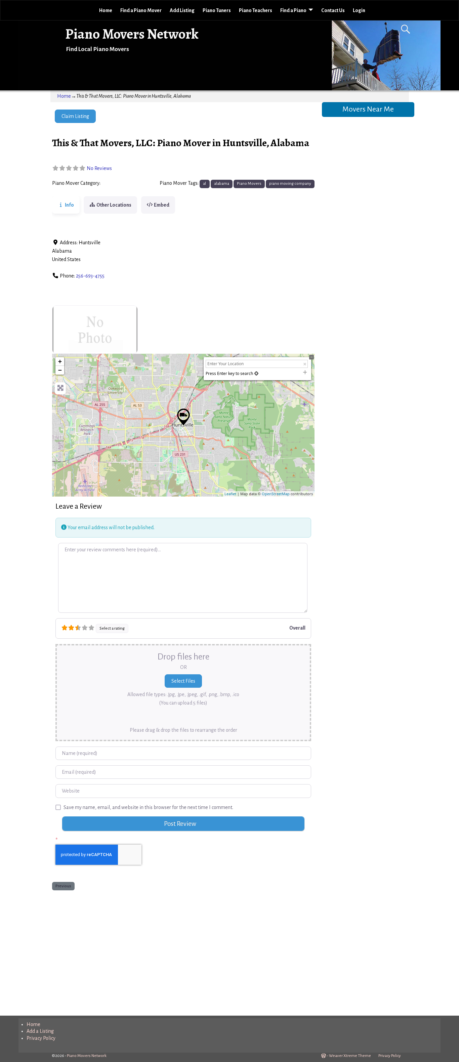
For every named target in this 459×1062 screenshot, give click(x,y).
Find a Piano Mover (141, 10)
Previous (63, 886)
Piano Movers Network (132, 33)
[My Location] (256, 373)
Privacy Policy (41, 1038)
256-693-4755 (90, 276)
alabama (221, 183)
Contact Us (333, 10)
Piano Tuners (217, 10)
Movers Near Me (368, 109)
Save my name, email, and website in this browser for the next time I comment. (148, 807)
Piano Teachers (255, 10)
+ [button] (60, 361)
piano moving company (290, 183)
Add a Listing (40, 1031)
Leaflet (230, 493)
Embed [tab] (161, 205)
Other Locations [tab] (113, 205)
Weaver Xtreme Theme (350, 1056)
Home (105, 10)
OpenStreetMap (276, 493)
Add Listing (182, 10)
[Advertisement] (183, 951)
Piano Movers (117, 183)
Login (359, 10)
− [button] (60, 370)
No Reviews (99, 168)
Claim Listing (75, 116)
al (204, 183)
